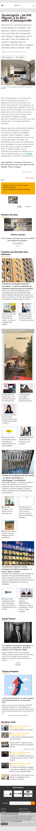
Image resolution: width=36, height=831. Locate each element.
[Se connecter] (33, 5)
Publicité (3, 810)
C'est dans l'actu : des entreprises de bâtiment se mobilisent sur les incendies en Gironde (13, 328)
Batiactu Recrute (24, 807)
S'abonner (18, 663)
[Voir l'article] (32, 329)
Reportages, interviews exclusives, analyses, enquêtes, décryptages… (16, 187)
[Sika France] (8, 792)
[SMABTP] (28, 792)
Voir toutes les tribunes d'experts (18, 714)
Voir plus (18, 661)
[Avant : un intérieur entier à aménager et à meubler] (34, 81)
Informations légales (25, 810)
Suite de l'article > (30, 178)
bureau (29, 153)
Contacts (3, 807)
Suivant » (28, 206)
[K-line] (18, 792)
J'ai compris (4, 824)
